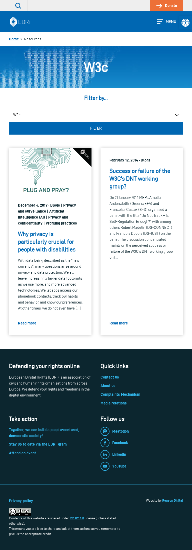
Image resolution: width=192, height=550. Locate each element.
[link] (185, 22)
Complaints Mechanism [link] (120, 394)
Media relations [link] (113, 403)
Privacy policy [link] (21, 501)
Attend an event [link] (22, 453)
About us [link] (108, 386)
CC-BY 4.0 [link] (77, 518)
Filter (96, 128)
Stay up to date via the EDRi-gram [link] (38, 444)
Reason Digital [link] (172, 500)
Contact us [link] (109, 377)
